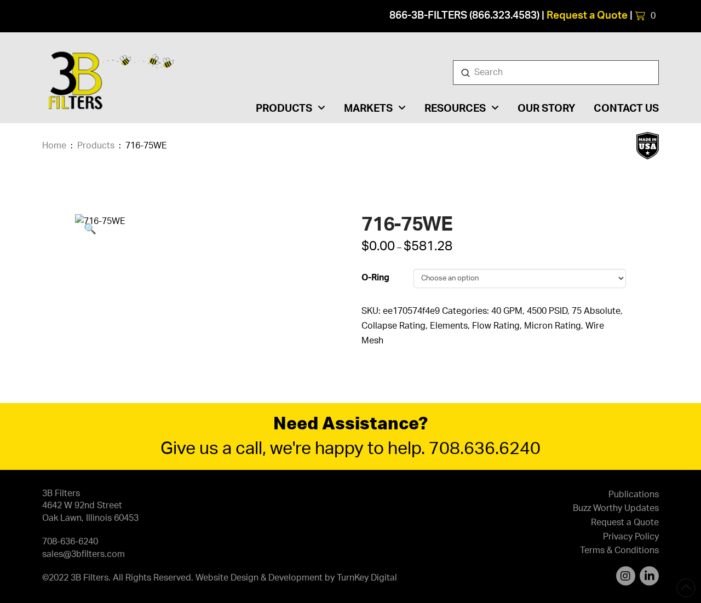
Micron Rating (552, 325)
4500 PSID (547, 311)
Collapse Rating (393, 325)
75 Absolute (596, 311)
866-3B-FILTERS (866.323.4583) (464, 15)
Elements (449, 325)
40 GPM (506, 311)
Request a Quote (587, 15)
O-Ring (375, 277)
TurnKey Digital (367, 577)
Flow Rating (496, 325)
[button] (645, 16)
